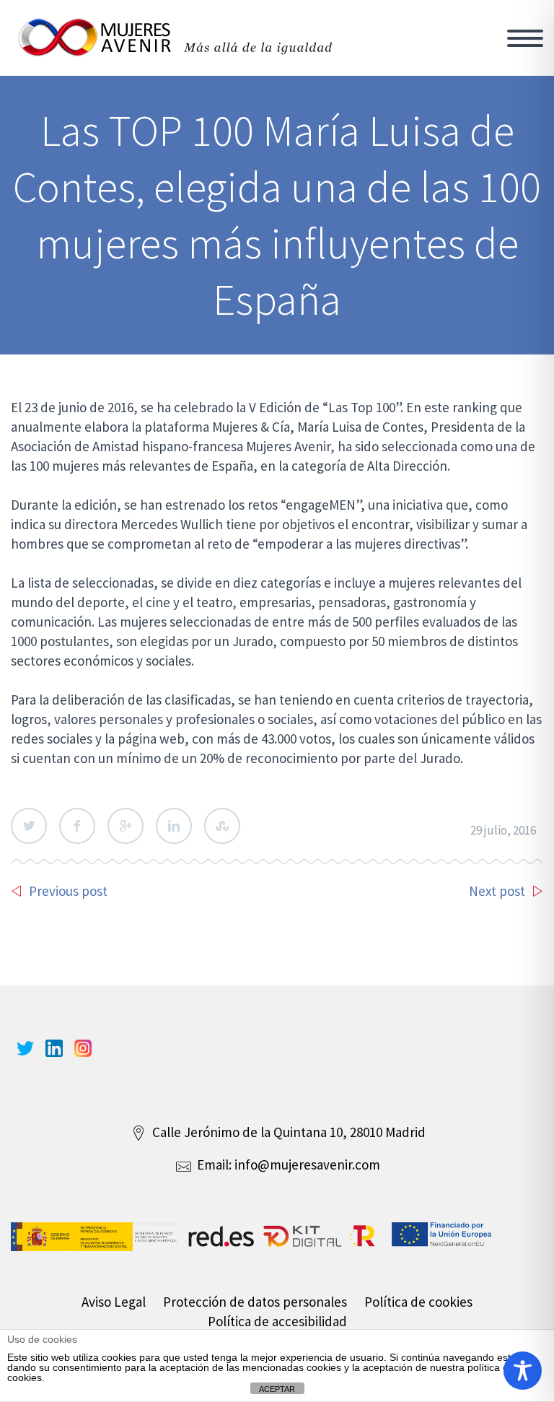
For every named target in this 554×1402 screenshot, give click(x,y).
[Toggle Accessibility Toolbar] (522, 1370)
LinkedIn (174, 826)
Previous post (68, 891)
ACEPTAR (277, 1389)
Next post (497, 891)
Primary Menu (525, 38)
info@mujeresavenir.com (307, 1164)
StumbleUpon (222, 826)
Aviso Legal (114, 1301)
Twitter (29, 826)
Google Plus (125, 826)
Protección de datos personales (255, 1301)
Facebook (77, 826)
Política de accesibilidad (277, 1321)
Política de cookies (418, 1301)
